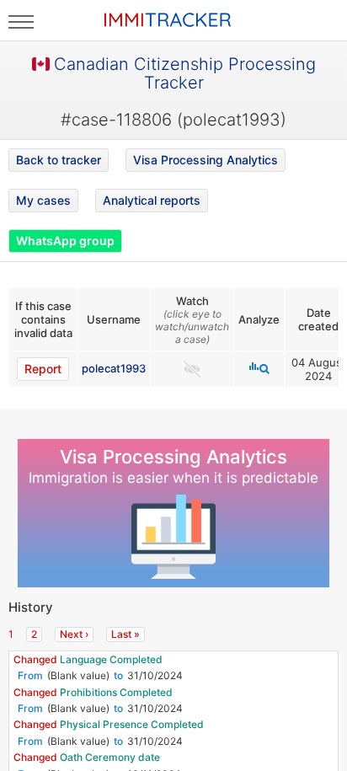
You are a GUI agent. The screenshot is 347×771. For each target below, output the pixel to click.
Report (42, 368)
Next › (74, 634)
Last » (125, 634)
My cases (43, 200)
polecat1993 (114, 368)
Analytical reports (151, 200)
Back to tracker (58, 160)
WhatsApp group (65, 240)
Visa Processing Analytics (205, 160)
